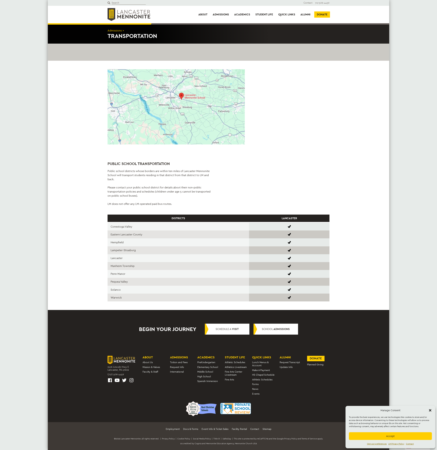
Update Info (286, 367)
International (177, 371)
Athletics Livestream (236, 367)
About (202, 14)
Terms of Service (309, 439)
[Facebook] (110, 381)
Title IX (216, 439)
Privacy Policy (168, 439)
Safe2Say (227, 439)
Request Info (177, 367)
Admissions (221, 14)
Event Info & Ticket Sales (215, 429)
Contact (410, 444)
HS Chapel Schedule (263, 375)
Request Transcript (290, 362)
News (255, 389)
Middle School (205, 371)
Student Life (264, 14)
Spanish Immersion (207, 381)
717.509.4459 (322, 2)
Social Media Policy (202, 439)
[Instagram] (131, 381)
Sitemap (267, 429)
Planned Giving (315, 364)
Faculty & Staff (150, 371)
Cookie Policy (183, 439)
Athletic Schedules (235, 362)
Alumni (305, 14)
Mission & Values (151, 367)
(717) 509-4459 (116, 374)
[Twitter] (124, 381)
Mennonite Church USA (246, 443)
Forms (255, 384)
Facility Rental (239, 429)
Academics (242, 14)
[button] (430, 410)
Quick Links (286, 14)
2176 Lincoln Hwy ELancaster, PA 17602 (118, 369)
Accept (390, 436)
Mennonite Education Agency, (220, 443)
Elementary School (207, 367)
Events (255, 394)
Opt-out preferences (377, 444)
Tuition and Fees (179, 362)
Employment (173, 429)
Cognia (198, 443)
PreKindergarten (206, 362)
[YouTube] (117, 381)
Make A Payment (261, 370)
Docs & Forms (190, 429)
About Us (148, 362)
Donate (322, 14)
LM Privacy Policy (396, 444)
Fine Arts (229, 379)
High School (204, 376)
